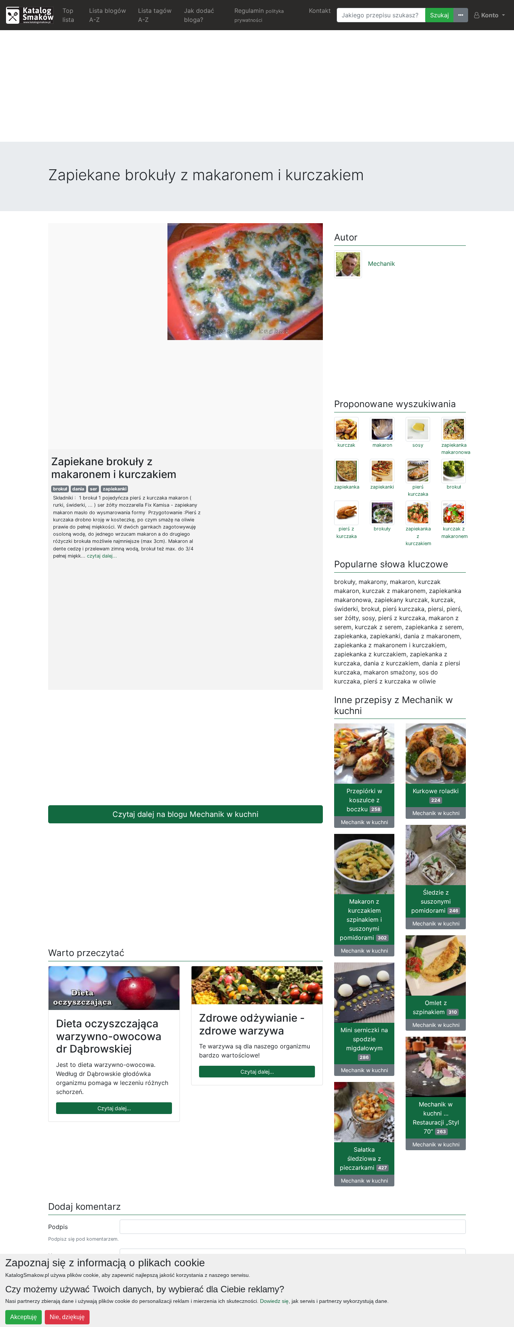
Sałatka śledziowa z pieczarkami (363, 1158)
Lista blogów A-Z (107, 15)
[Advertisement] (257, 89)
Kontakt (320, 10)
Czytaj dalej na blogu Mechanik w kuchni (186, 814)
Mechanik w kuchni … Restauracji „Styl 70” (436, 1117)
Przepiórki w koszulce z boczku (364, 800)
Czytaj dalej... (114, 1108)
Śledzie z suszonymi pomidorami (434, 901)
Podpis (58, 1226)
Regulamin (259, 15)
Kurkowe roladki (436, 795)
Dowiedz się (274, 1301)
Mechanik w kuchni (364, 822)
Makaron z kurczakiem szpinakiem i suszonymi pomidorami (363, 919)
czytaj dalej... (102, 556)
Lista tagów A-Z (155, 15)
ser (93, 489)
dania (78, 489)
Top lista (68, 15)
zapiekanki (114, 489)
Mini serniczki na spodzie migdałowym (364, 1043)
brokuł (60, 489)
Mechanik (381, 263)
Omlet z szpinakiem (435, 1007)
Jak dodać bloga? (199, 15)
